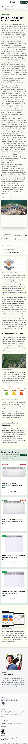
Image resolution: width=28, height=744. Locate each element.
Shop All (22, 454)
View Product (13, 491)
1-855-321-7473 (9, 9)
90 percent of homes (17, 137)
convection (10, 109)
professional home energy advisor (16, 53)
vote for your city (8, 639)
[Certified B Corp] (3, 732)
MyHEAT (3, 80)
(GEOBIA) (9, 170)
